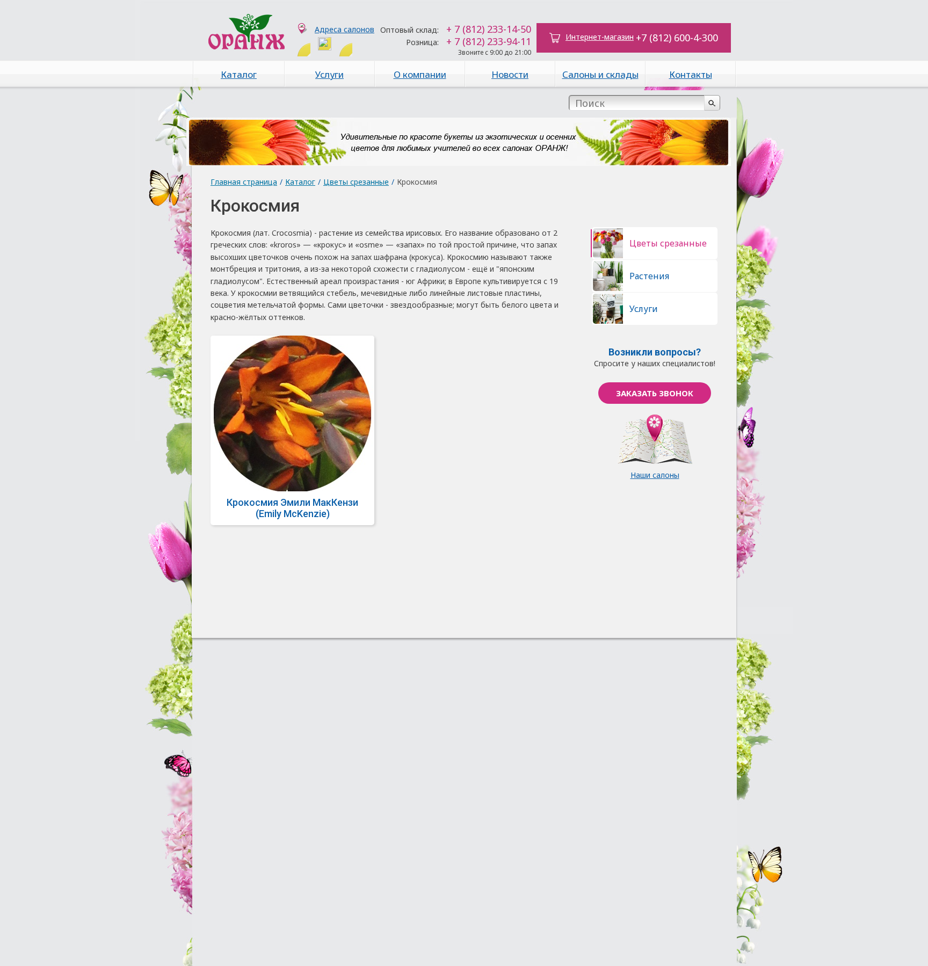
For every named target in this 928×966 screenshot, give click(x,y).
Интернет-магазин (600, 37)
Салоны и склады (600, 74)
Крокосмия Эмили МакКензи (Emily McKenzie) (292, 508)
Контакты (690, 74)
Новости (509, 74)
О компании (420, 74)
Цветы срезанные (356, 182)
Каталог (239, 74)
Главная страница (244, 182)
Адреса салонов (344, 29)
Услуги (329, 74)
